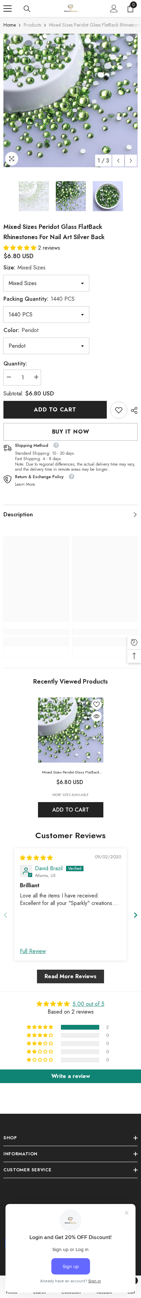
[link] (118, 410)
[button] (118, 161)
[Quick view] (96, 716)
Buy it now (70, 432)
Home (9, 24)
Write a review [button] (70, 1076)
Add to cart (55, 409)
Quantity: (15, 363)
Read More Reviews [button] (70, 976)
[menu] (7, 8)
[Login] (114, 8)
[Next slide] (135, 915)
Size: (24, 267)
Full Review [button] (33, 951)
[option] (70, 100)
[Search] (27, 9)
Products (32, 24)
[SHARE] (132, 410)
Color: (20, 330)
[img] (36, 858)
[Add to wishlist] (96, 704)
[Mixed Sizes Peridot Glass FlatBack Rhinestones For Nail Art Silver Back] (70, 730)
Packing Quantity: (39, 299)
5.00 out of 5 (88, 1004)
